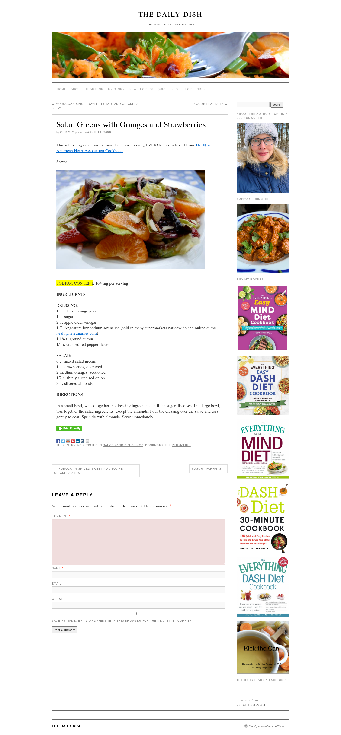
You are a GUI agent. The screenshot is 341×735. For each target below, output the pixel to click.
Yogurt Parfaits (211, 103)
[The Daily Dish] (170, 57)
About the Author (87, 89)
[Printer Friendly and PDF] (69, 427)
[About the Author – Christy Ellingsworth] (263, 157)
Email (58, 583)
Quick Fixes (168, 89)
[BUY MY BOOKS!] (263, 317)
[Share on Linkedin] (78, 440)
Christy (67, 132)
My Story (116, 89)
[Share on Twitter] (63, 440)
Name (57, 568)
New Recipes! (141, 89)
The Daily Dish (170, 14)
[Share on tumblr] (82, 440)
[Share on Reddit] (68, 440)
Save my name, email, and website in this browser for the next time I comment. (123, 620)
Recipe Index (194, 89)
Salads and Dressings (123, 445)
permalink (181, 445)
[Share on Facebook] (58, 440)
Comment (61, 516)
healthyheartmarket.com (76, 333)
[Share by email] (87, 440)
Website (59, 599)
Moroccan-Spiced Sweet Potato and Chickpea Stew (88, 470)
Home (61, 89)
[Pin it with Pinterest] (73, 440)
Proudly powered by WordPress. (267, 726)
